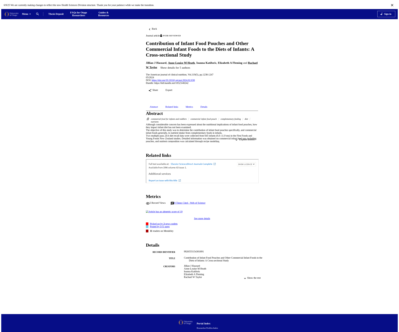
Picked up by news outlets (164, 223)
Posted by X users (160, 226)
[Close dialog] (392, 5)
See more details (202, 218)
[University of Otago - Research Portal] (11, 14)
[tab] (154, 107)
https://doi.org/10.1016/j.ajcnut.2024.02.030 (173, 80)
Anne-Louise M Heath (181, 62)
